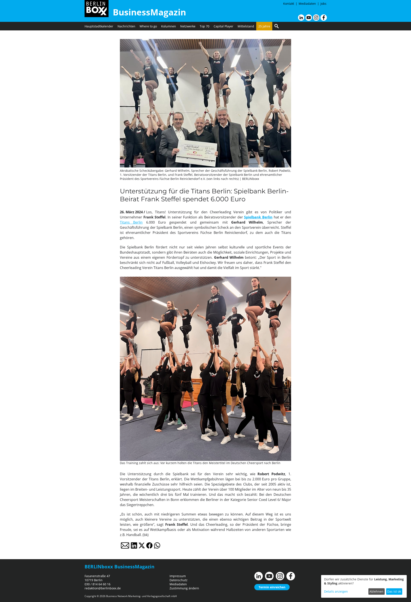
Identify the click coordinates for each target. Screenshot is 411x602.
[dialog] (364, 586)
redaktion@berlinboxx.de (103, 588)
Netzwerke (187, 26)
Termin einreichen (272, 587)
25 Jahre (264, 26)
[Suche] (276, 26)
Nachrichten (126, 26)
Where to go (148, 26)
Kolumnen (168, 26)
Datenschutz (179, 580)
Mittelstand (246, 26)
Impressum (178, 576)
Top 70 (204, 26)
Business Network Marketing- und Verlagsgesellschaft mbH (141, 596)
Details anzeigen (336, 591)
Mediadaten (307, 3)
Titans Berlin (131, 222)
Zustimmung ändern (184, 588)
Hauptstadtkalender (99, 26)
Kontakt (288, 3)
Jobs (323, 3)
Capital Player (223, 26)
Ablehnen (376, 591)
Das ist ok (394, 591)
